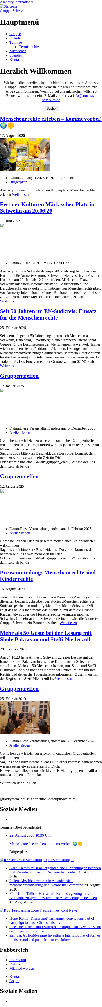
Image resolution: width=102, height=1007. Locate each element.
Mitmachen (17, 51)
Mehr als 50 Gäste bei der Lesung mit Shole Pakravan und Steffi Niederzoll (46, 636)
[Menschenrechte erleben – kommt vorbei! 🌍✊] (25, 170)
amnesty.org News (64, 910)
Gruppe (15, 34)
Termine (15, 42)
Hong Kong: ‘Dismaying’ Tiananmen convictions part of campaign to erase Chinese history (51, 920)
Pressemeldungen (61, 860)
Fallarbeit (16, 38)
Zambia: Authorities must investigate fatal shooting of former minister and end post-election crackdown (54, 937)
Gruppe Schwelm (13, 11)
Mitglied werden (21, 968)
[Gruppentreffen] (25, 733)
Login (14, 981)
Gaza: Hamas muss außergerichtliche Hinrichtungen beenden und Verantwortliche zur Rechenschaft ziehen (55, 870)
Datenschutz (18, 964)
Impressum (17, 960)
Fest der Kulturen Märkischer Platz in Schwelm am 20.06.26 (47, 207)
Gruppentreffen (19, 376)
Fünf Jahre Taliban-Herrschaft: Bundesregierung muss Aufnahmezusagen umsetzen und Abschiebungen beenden (53, 896)
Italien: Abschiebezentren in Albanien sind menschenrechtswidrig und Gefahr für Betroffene (46, 883)
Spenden (16, 55)
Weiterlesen (20, 194)
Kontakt (15, 59)
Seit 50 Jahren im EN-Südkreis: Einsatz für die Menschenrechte (48, 314)
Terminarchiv (29, 47)
